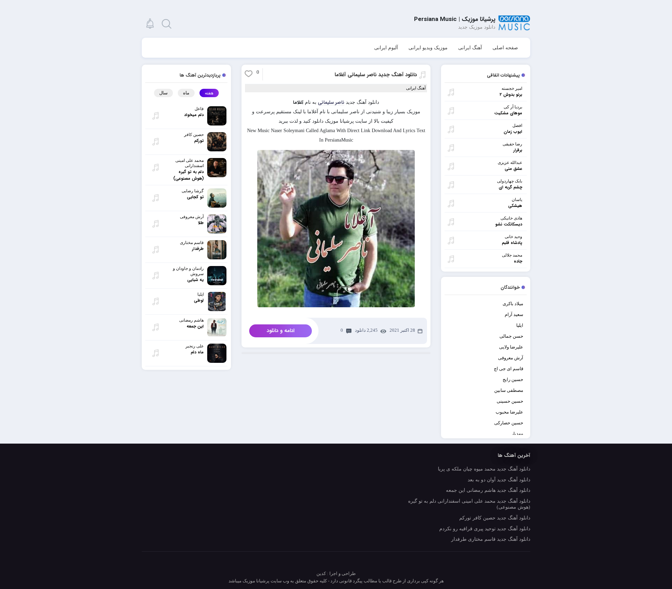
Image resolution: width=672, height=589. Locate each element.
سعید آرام (514, 314)
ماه (186, 92)
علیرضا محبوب (509, 412)
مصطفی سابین (508, 390)
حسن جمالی (511, 336)
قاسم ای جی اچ (508, 368)
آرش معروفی (510, 357)
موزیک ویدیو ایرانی (428, 47)
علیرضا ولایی (511, 347)
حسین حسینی (510, 401)
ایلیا (519, 325)
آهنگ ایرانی (470, 47)
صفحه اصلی (505, 47)
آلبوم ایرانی (386, 47)
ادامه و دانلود (280, 330)
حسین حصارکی (508, 422)
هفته (209, 92)
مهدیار (517, 433)
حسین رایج (513, 379)
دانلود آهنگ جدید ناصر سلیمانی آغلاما (376, 75)
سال (163, 92)
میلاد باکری (513, 303)
